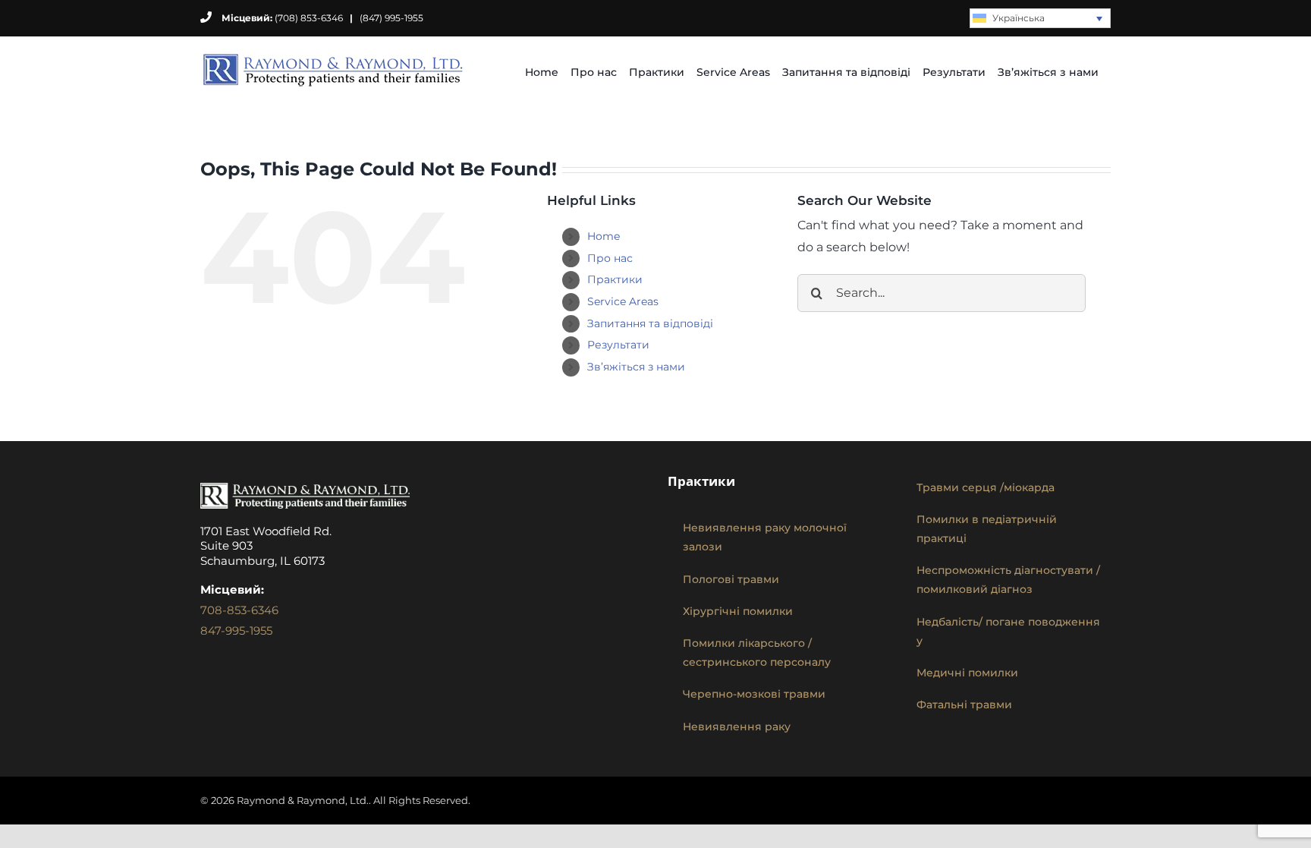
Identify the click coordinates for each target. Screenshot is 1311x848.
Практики (615, 279)
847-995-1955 (236, 630)
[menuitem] (1040, 18)
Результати (618, 344)
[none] (1040, 18)
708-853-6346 (239, 610)
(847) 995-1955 (391, 18)
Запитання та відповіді (650, 323)
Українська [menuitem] (1018, 18)
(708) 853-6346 (282, 18)
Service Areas (623, 301)
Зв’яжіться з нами (636, 367)
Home (603, 236)
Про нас (610, 258)
